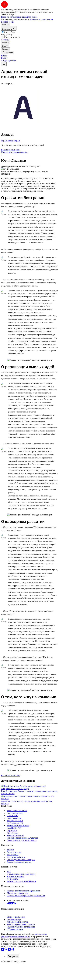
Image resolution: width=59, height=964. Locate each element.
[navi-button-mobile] (4, 64)
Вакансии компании (10, 150)
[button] (4, 55)
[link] (5, 49)
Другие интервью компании (14, 152)
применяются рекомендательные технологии (24, 935)
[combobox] (13, 956)
